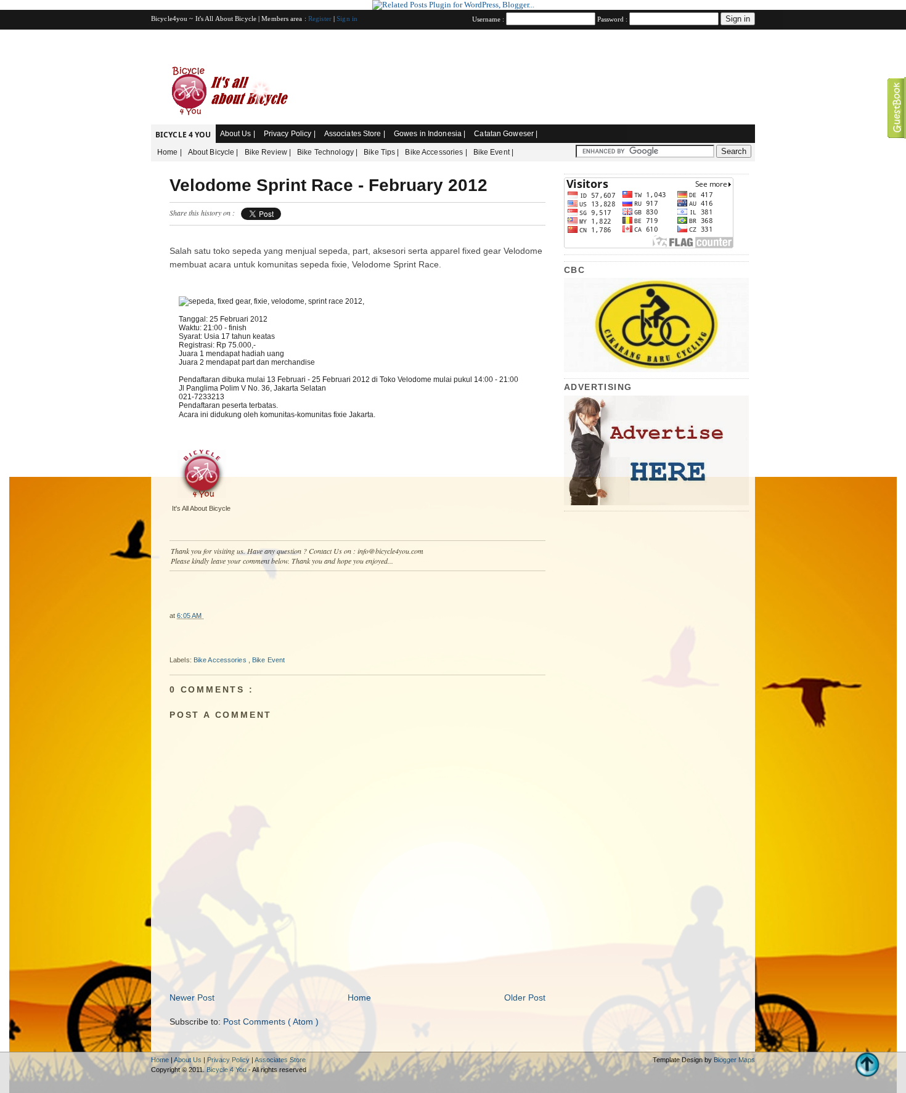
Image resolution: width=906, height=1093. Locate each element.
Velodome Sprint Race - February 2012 (328, 185)
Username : (489, 19)
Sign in (347, 18)
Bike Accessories (221, 660)
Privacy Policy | (290, 133)
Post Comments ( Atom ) (271, 1021)
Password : (613, 19)
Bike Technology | (327, 152)
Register (320, 18)
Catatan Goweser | (505, 133)
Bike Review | (268, 152)
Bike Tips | (381, 152)
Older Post (524, 997)
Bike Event (268, 660)
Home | (169, 152)
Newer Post (191, 997)
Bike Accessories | (436, 152)
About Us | (237, 133)
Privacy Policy (229, 1059)
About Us (188, 1059)
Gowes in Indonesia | (429, 133)
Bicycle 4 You (183, 134)
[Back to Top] (867, 1065)
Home (359, 997)
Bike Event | (493, 152)
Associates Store (280, 1059)
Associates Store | (354, 133)
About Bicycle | (213, 152)
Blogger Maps (734, 1059)
